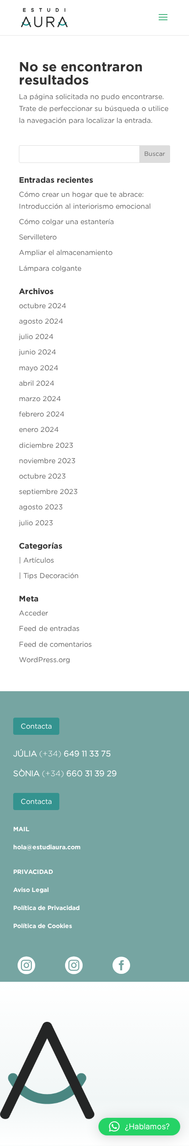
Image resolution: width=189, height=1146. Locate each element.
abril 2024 (37, 383)
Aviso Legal (31, 889)
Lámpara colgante (50, 268)
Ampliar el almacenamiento (66, 252)
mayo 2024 (38, 368)
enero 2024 (39, 429)
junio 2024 (37, 352)
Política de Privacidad (46, 907)
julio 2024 (36, 336)
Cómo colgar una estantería (66, 221)
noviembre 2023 (47, 460)
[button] (139, 1126)
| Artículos (36, 560)
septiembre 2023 (48, 491)
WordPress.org (44, 659)
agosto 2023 (41, 507)
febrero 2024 (42, 414)
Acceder (33, 613)
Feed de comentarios (55, 644)
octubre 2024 (42, 306)
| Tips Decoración (49, 575)
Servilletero (38, 237)
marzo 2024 (40, 398)
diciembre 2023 (46, 445)
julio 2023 (36, 523)
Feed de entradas (49, 628)
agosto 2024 (41, 321)
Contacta (36, 726)
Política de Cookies (42, 925)
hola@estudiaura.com (46, 847)
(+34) (75, 753)
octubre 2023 (42, 476)
